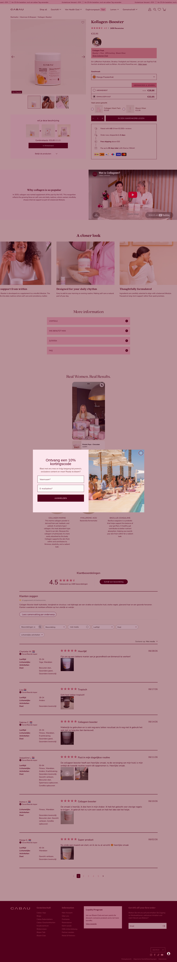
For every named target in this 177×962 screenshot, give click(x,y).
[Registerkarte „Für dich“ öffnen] (168, 954)
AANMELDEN (61, 498)
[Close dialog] (141, 453)
